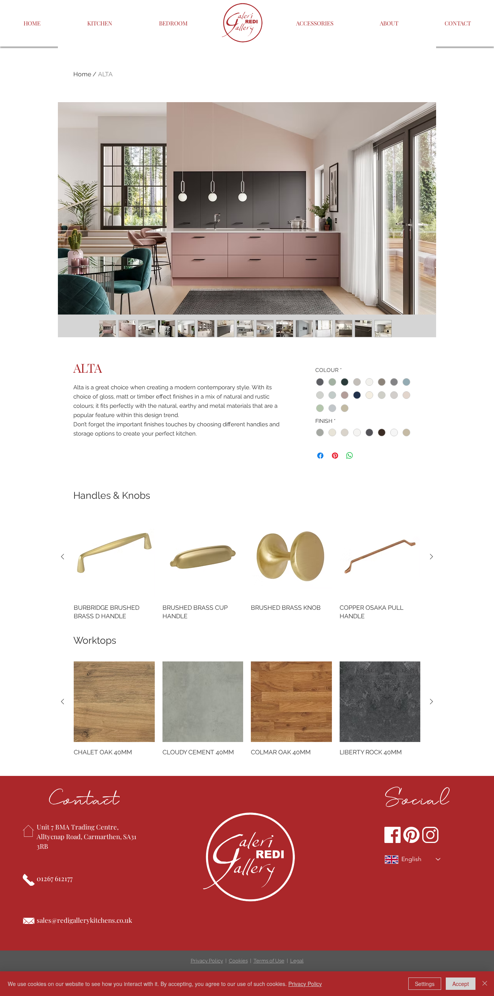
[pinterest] (411, 835)
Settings (425, 984)
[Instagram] (430, 835)
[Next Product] (431, 556)
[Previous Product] (62, 556)
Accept (460, 984)
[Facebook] (392, 835)
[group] (247, 568)
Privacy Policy (207, 961)
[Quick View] (114, 557)
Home (82, 74)
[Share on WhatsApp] (349, 455)
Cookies (238, 961)
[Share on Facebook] (320, 455)
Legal (297, 961)
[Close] (484, 983)
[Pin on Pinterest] (335, 455)
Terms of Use (269, 961)
